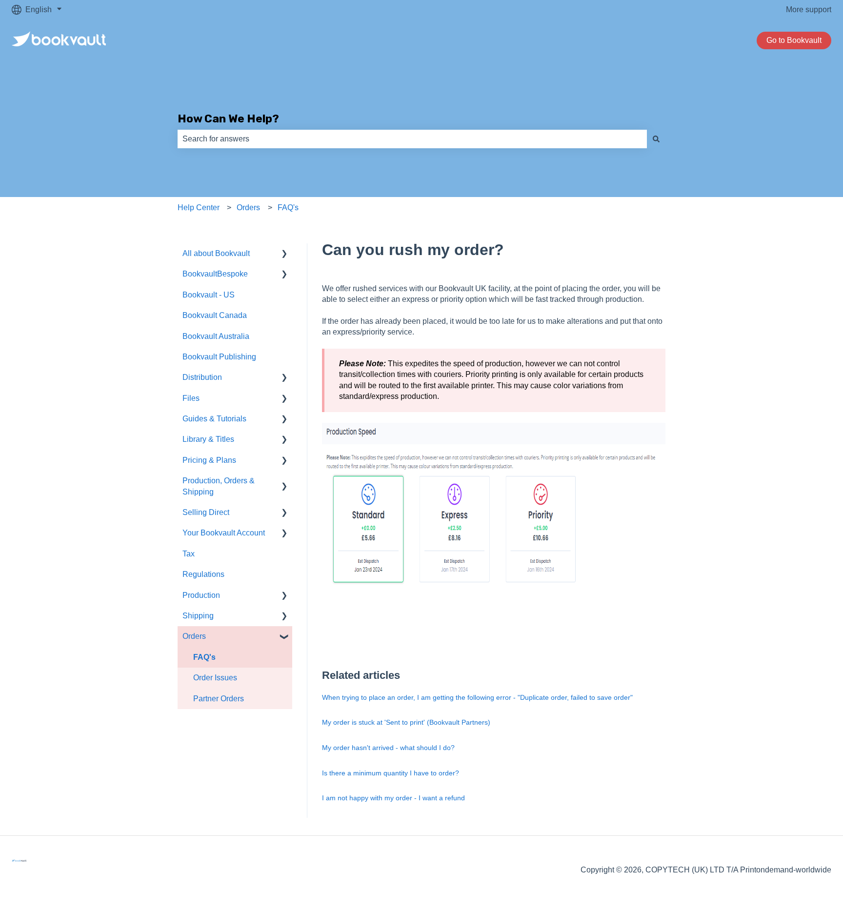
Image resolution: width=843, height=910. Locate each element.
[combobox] (412, 139)
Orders (248, 207)
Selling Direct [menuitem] (205, 512)
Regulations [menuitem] (203, 574)
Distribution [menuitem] (202, 377)
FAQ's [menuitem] (204, 657)
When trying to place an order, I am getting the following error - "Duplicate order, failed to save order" (477, 697)
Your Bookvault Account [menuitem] (223, 533)
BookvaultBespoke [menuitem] (215, 274)
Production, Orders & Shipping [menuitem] (218, 485)
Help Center (199, 207)
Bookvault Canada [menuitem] (214, 315)
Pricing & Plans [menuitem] (209, 460)
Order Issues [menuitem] (215, 677)
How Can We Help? (228, 118)
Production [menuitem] (201, 595)
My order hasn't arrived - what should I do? (388, 748)
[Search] (656, 139)
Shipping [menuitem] (198, 616)
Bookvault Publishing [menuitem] (219, 357)
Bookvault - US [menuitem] (208, 295)
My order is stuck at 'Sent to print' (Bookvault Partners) (406, 722)
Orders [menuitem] (194, 636)
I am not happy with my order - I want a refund (393, 798)
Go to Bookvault (794, 40)
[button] (284, 254)
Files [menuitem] (191, 398)
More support (808, 9)
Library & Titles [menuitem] (208, 439)
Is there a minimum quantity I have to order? (390, 773)
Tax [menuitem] (188, 554)
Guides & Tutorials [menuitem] (214, 419)
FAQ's (288, 207)
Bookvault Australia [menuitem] (215, 336)
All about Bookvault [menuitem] (216, 253)
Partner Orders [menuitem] (218, 698)
